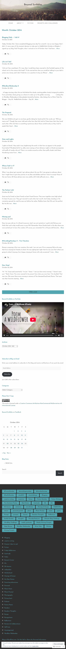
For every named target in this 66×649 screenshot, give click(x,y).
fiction (30, 499)
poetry (59, 510)
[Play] (4, 335)
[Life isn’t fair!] (8, 78)
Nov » (9, 453)
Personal (7, 585)
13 (7, 439)
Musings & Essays (43, 507)
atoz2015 (21, 495)
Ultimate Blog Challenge (51, 518)
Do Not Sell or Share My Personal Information (31, 639)
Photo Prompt (40, 510)
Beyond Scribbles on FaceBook (11, 412)
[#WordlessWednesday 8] (8, 105)
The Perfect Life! (8, 190)
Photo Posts (8, 589)
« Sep (4, 453)
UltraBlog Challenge (10, 522)
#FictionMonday (9, 491)
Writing (48, 526)
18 (25, 439)
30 (18, 447)
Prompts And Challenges (47, 23)
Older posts (33, 292)
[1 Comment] (5, 54)
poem (50, 510)
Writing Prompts (9, 530)
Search (4, 469)
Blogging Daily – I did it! (10, 37)
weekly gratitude (26, 522)
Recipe (6, 614)
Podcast (6, 601)
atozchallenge (33, 495)
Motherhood (8, 573)
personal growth (18, 510)
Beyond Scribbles (33, 4)
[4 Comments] (5, 182)
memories (18, 507)
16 (18, 439)
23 (18, 443)
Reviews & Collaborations (12, 624)
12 (3, 439)
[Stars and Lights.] (8, 158)
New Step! (5, 265)
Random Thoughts (38, 514)
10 (22, 435)
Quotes (25, 514)
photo (29, 510)
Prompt (6, 514)
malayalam (7, 569)
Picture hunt (8, 598)
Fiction (30, 23)
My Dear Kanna (9, 579)
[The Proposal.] (8, 131)
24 (22, 443)
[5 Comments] (5, 257)
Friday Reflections (10, 550)
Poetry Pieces (8, 604)
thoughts (21, 518)
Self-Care (7, 627)
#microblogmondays (25, 491)
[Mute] (59, 335)
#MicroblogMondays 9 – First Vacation (15, 241)
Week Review (8, 526)
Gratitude (37, 503)
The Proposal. (6, 112)
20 (7, 443)
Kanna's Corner (9, 560)
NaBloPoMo (57, 507)
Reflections (51, 514)
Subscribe (7, 374)
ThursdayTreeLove (34, 518)
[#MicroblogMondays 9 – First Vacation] (8, 257)
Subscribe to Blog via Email (10, 359)
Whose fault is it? (8, 166)
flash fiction (25, 503)
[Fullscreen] (62, 335)
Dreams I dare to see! (11, 544)
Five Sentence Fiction (10, 503)
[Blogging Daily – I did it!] (8, 54)
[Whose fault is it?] (8, 182)
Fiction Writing (56, 499)
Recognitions (8, 617)
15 (14, 439)
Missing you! (6, 217)
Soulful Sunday (8, 518)
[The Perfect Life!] (8, 209)
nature (6, 510)
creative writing (9, 499)
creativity (21, 499)
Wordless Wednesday (23, 526)
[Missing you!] (8, 233)
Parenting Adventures (11, 582)
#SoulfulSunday (9, 495)
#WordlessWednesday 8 (10, 86)
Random (7, 608)
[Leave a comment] (5, 78)
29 (15, 447)
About (19, 23)
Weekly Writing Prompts (43, 522)
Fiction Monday (42, 499)
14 (11, 439)
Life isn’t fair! (6, 62)
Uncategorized (8, 630)
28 (11, 447)
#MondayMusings (41, 491)
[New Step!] (8, 284)
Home (11, 23)
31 (21, 447)
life (45, 503)
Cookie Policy (35, 646)
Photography (8, 595)
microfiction (29, 507)
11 (25, 435)
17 (21, 439)
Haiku (6, 557)
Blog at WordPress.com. (9, 639)
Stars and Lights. (8, 139)
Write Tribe (38, 526)
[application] (33, 319)
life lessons (7, 507)
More (58, 49)
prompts (15, 514)
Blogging (44, 495)
